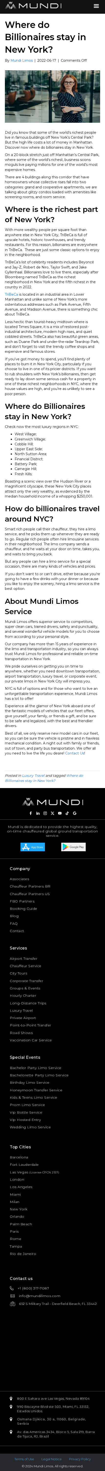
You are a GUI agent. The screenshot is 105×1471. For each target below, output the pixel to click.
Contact (17, 931)
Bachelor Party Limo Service (36, 1068)
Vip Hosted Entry (25, 1120)
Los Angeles (21, 1187)
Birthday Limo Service (30, 1082)
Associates (19, 879)
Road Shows (21, 1033)
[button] (30, 813)
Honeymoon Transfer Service (36, 1090)
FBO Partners (22, 901)
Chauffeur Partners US (30, 894)
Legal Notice (52, 1459)
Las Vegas (19, 1172)
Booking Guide (23, 908)
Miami (15, 1194)
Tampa (16, 1246)
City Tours (18, 973)
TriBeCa (11, 294)
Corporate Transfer (26, 981)
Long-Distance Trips (28, 1003)
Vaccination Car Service (31, 1040)
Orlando (17, 1216)
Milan (15, 1202)
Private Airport (23, 1018)
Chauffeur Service (26, 966)
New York (18, 1209)
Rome (15, 1239)
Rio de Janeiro (23, 1254)
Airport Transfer (23, 958)
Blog (14, 916)
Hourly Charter (23, 995)
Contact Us (74, 753)
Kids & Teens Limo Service (33, 1097)
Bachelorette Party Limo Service (39, 1075)
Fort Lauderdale (24, 1164)
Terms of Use (24, 1459)
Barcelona (19, 1157)
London (17, 1179)
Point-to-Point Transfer (30, 1025)
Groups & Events (25, 988)
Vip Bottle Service (26, 1112)
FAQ (14, 923)
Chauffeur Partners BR (30, 886)
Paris (14, 1231)
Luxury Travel (33, 775)
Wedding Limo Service (30, 1127)
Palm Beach (21, 1224)
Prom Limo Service (27, 1105)
